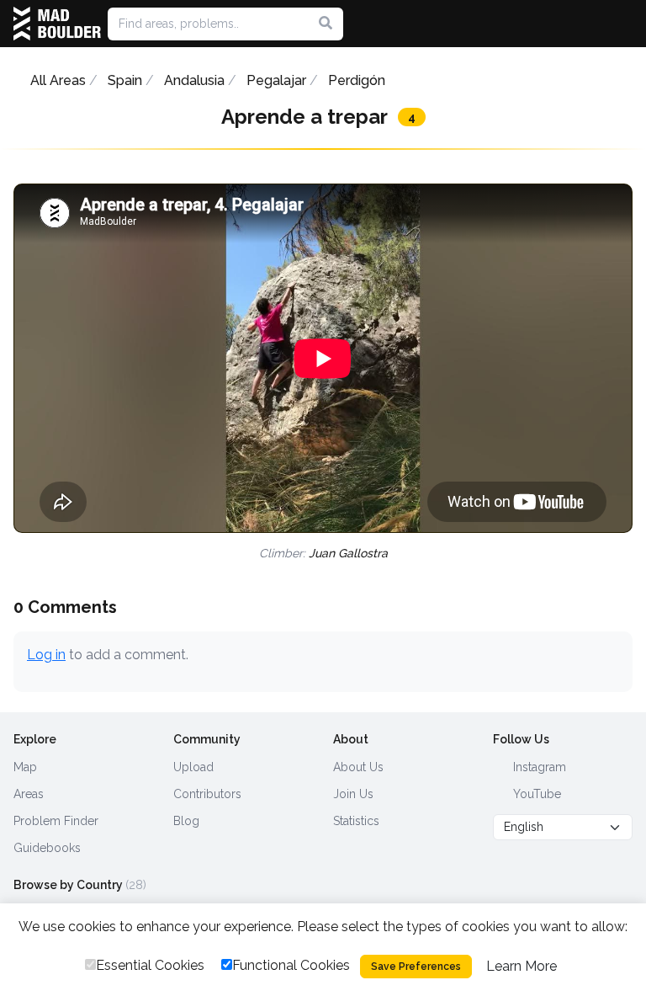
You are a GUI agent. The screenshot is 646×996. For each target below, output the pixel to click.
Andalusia (194, 80)
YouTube (535, 794)
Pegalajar (276, 80)
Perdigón (356, 80)
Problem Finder (55, 821)
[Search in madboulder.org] (325, 24)
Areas (28, 794)
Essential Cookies (150, 965)
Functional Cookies (291, 965)
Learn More (521, 966)
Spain (125, 80)
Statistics (356, 821)
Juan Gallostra (348, 553)
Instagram (538, 767)
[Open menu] (625, 23)
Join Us (353, 794)
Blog (186, 821)
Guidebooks (47, 848)
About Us (358, 767)
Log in (46, 655)
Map (25, 767)
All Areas (58, 80)
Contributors (207, 794)
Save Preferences (416, 966)
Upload (193, 767)
